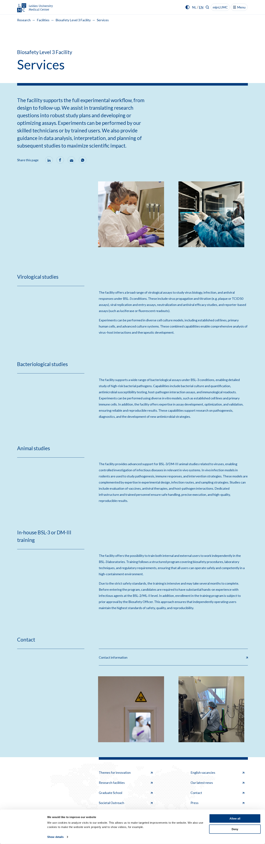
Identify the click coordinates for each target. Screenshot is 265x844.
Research (24, 20)
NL (194, 7)
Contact (196, 793)
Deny (235, 828)
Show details (55, 836)
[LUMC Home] (35, 8)
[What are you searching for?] (207, 7)
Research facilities (112, 783)
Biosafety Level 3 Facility (73, 20)
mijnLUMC (220, 7)
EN (201, 7)
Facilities (43, 20)
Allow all (234, 818)
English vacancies (203, 772)
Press (194, 803)
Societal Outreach (111, 803)
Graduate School (110, 793)
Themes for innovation (115, 772)
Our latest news (202, 783)
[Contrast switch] (187, 7)
